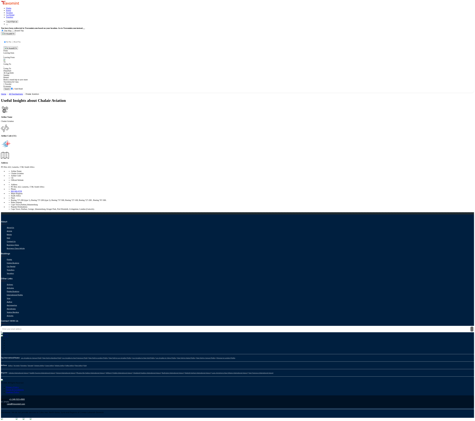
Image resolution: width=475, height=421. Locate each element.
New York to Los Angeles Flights (120, 358)
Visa (8, 298)
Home (3, 94)
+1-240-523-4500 (17, 399)
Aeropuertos (12, 305)
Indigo (10, 365)
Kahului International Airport (19, 373)
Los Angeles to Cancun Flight (31, 358)
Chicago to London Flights (225, 358)
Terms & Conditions (15, 389)
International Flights (15, 295)
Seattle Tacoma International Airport (42, 373)
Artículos (10, 288)
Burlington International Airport (173, 373)
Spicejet (30, 365)
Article (9, 231)
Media (9, 234)
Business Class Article (16, 248)
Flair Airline (79, 365)
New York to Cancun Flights (205, 358)
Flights (9, 259)
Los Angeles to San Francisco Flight (75, 358)
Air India (17, 365)
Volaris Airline (59, 365)
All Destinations (16, 94)
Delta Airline (69, 365)
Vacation (10, 273)
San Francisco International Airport (261, 373)
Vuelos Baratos (13, 312)
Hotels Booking (13, 263)
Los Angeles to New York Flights (143, 358)
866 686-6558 (16, 191)
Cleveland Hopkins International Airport (147, 373)
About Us (10, 228)
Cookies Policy (12, 392)
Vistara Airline (39, 365)
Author (9, 302)
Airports (10, 316)
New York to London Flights (98, 358)
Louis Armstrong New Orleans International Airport (230, 373)
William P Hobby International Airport (119, 373)
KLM (85, 365)
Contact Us (11, 241)
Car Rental (11, 266)
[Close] (84, 28)
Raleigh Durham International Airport (198, 373)
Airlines (10, 284)
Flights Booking (13, 291)
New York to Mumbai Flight (51, 358)
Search (7, 89)
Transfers (10, 270)
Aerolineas (11, 309)
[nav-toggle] (7, 24)
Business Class (13, 245)
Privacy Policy (12, 387)
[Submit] (471, 329)
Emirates (24, 365)
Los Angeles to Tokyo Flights (166, 358)
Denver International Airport (65, 373)
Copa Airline (49, 365)
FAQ (8, 238)
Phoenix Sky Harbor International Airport (90, 373)
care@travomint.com (16, 404)
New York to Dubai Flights (186, 358)
